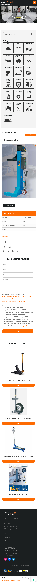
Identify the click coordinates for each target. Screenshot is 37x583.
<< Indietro (30, 135)
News (5, 541)
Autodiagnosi (28, 43)
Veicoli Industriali (8, 115)
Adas (8, 43)
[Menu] (34, 2)
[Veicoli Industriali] (8, 119)
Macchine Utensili (8, 80)
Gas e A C (29, 67)
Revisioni (8, 91)
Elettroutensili (8, 67)
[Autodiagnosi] (29, 47)
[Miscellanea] (18, 83)
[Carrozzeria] (8, 59)
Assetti (18, 43)
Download (5, 236)
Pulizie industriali (29, 79)
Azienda (6, 534)
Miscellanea (18, 79)
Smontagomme (18, 91)
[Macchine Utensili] (8, 83)
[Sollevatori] (8, 107)
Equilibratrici (18, 67)
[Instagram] (5, 559)
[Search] (31, 34)
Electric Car (28, 55)
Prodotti (7, 537)
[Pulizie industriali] (29, 83)
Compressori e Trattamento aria (18, 56)
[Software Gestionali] (29, 95)
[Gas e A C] (29, 71)
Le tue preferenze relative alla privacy (15, 578)
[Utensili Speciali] (29, 107)
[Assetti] (18, 47)
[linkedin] (13, 559)
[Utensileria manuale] (18, 107)
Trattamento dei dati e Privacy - (18, 316)
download (9, 205)
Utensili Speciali (29, 103)
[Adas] (8, 47)
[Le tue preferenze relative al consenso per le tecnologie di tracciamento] (34, 580)
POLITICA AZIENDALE (11, 550)
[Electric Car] (29, 59)
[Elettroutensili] (8, 71)
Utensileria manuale (18, 104)
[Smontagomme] (18, 95)
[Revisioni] (8, 95)
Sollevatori (8, 103)
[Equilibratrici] (18, 71)
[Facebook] (9, 559)
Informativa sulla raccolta (11, 581)
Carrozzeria (8, 55)
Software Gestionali (28, 92)
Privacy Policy (23, 326)
